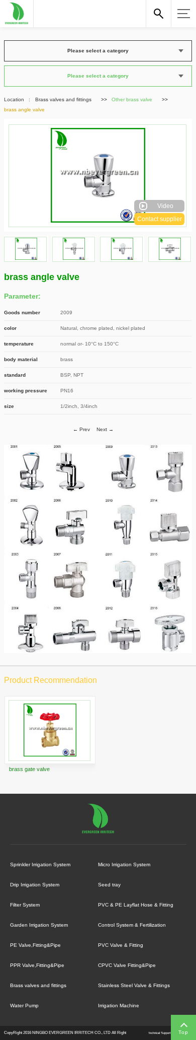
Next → (105, 429)
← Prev (81, 429)
